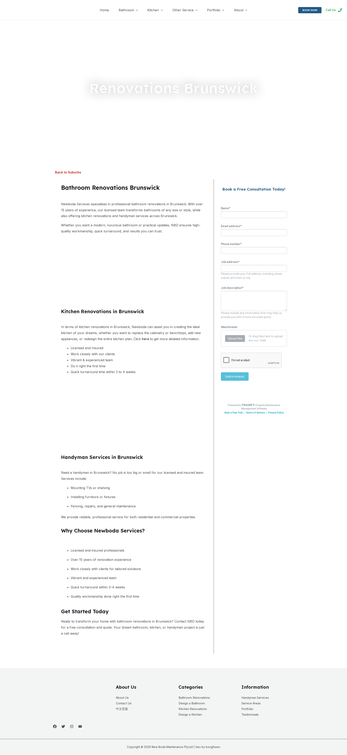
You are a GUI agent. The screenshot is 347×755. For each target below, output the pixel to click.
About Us (122, 698)
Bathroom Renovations (194, 698)
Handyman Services (255, 698)
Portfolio (247, 709)
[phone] (340, 10)
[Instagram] (71, 726)
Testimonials (250, 714)
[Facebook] (55, 726)
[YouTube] (80, 726)
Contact (180, 621)
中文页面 (122, 709)
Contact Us (124, 703)
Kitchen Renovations (193, 709)
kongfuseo (213, 747)
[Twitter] (63, 726)
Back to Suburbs (68, 172)
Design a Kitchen (190, 714)
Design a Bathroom (192, 703)
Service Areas (251, 703)
